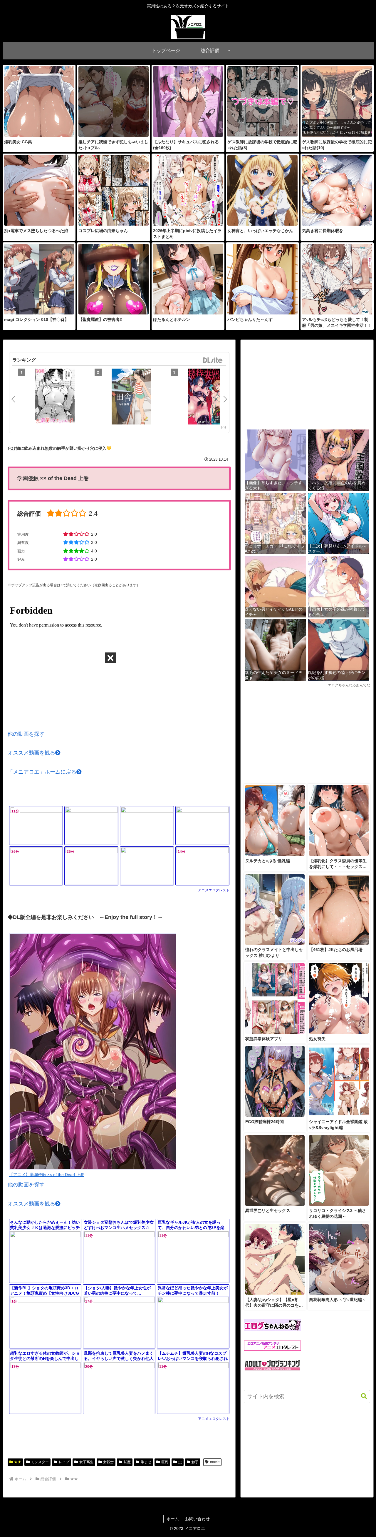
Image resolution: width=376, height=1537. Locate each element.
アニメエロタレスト (214, 890)
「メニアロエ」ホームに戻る (42, 772)
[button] (361, 1396)
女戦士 (108, 1462)
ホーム (173, 1518)
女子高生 (86, 1462)
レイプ (64, 1462)
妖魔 (127, 1462)
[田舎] (131, 397)
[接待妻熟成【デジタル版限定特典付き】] (207, 397)
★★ (17, 1462)
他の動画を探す (26, 734)
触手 (195, 1462)
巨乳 (164, 1462)
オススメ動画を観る (31, 753)
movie (215, 1462)
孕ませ (146, 1462)
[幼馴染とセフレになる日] (55, 397)
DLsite (213, 360)
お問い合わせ (197, 1518)
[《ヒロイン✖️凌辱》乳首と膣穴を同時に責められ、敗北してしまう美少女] (147, 866)
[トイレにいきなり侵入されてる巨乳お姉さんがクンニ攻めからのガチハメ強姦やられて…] (91, 825)
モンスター (40, 1462)
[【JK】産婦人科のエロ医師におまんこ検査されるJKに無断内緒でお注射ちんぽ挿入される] (147, 825)
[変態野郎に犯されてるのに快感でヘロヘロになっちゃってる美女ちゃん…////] (202, 825)
